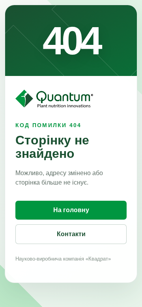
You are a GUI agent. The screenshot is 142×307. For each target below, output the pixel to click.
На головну (71, 210)
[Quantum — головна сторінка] (54, 98)
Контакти (71, 234)
